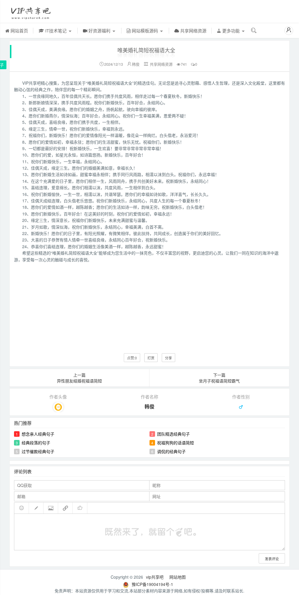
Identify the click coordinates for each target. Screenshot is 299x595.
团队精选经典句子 (173, 434)
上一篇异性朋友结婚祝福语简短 (79, 378)
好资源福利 (99, 30)
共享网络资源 (192, 30)
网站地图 (177, 577)
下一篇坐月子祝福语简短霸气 (219, 378)
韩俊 (136, 64)
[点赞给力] (80, 508)
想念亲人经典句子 (38, 434)
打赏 (150, 357)
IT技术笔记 (56, 30)
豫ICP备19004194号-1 (152, 584)
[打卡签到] (36, 508)
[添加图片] (51, 508)
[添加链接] (65, 508)
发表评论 (272, 558)
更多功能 (231, 30)
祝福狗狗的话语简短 (175, 443)
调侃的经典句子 (171, 451)
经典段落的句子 (36, 443)
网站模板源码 (145, 30)
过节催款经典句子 (38, 451)
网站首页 (18, 30)
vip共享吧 (155, 577)
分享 (168, 357)
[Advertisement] (149, 304)
